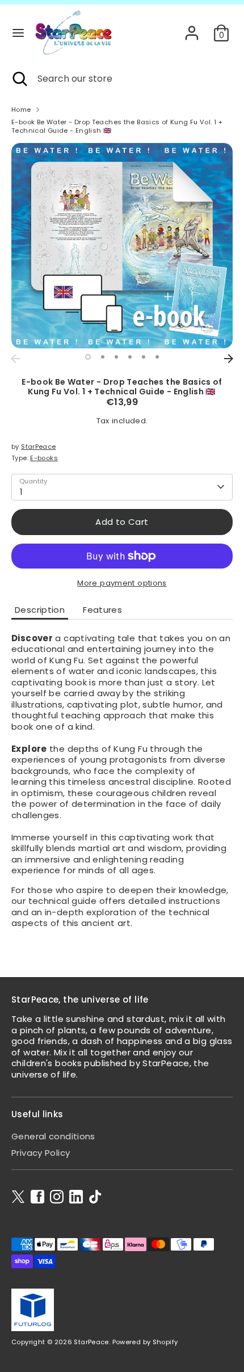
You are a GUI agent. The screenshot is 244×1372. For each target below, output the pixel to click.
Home (21, 110)
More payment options (122, 583)
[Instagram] (57, 1196)
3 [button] (116, 357)
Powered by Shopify (145, 1341)
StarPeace (38, 446)
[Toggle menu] (18, 33)
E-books (44, 457)
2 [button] (102, 357)
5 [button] (143, 357)
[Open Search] (19, 79)
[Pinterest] (76, 1196)
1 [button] (88, 357)
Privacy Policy (40, 1153)
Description (40, 610)
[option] (122, 245)
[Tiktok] (95, 1196)
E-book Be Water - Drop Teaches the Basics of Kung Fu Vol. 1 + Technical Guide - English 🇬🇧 (116, 126)
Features (102, 610)
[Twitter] (18, 1196)
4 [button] (130, 357)
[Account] (191, 27)
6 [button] (157, 357)
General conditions (53, 1136)
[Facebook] (37, 1196)
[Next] (228, 358)
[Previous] (15, 358)
